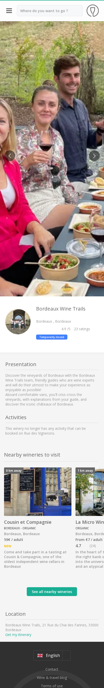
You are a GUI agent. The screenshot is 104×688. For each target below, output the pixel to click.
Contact (51, 669)
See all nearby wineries (52, 591)
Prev (8, 152)
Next (93, 152)
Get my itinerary (18, 634)
